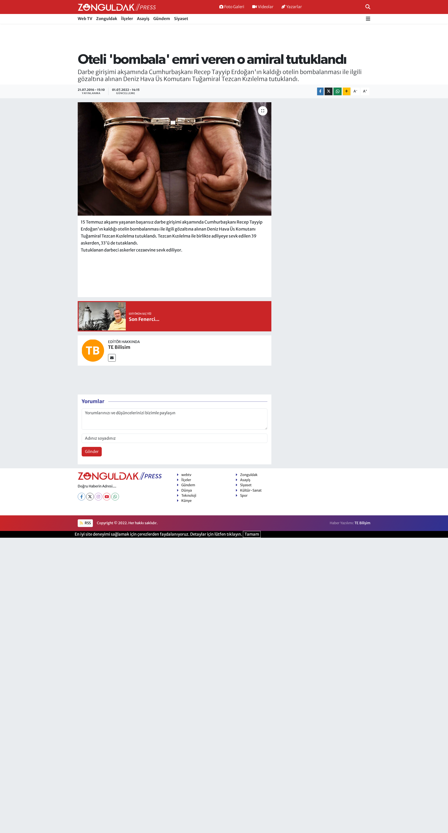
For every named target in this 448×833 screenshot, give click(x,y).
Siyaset (181, 18)
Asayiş (143, 18)
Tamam (252, 534)
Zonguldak (106, 18)
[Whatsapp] (115, 496)
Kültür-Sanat (251, 490)
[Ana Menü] (368, 19)
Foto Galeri (234, 6)
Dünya (186, 490)
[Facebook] (81, 496)
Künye (186, 500)
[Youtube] (107, 496)
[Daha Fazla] (346, 91)
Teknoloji (188, 495)
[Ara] (367, 6)
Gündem (161, 18)
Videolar (265, 6)
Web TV (85, 18)
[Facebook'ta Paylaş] (320, 91)
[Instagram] (98, 496)
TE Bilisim (119, 347)
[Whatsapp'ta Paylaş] (337, 91)
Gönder (92, 451)
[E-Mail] (112, 358)
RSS (87, 523)
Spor (244, 495)
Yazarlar (294, 6)
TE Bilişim (362, 523)
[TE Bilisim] (93, 350)
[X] (90, 496)
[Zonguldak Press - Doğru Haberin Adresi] (117, 7)
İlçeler (127, 18)
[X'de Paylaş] (328, 91)
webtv (186, 475)
